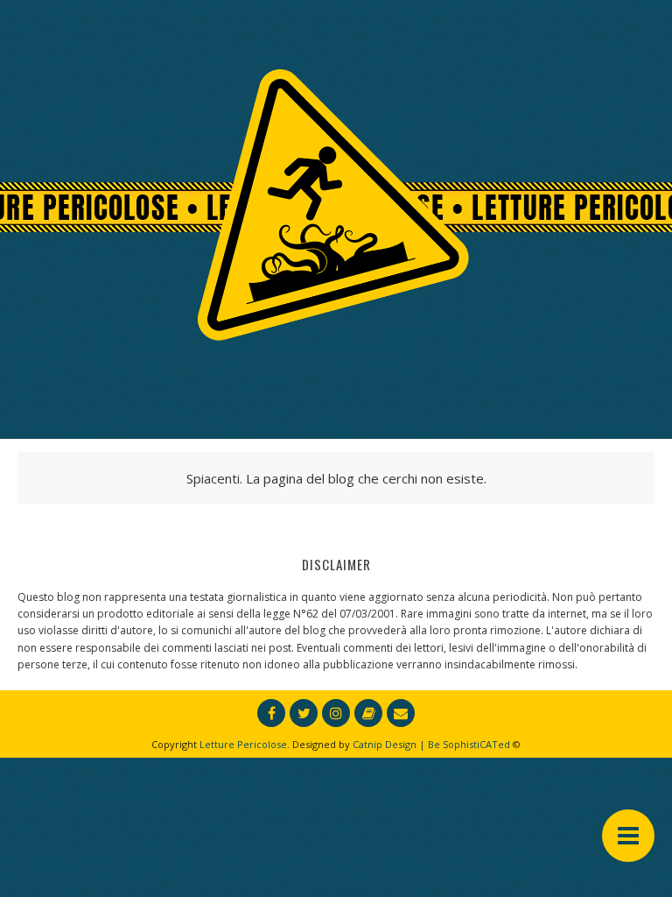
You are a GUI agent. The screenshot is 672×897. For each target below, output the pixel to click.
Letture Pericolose (243, 744)
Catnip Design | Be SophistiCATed (431, 744)
